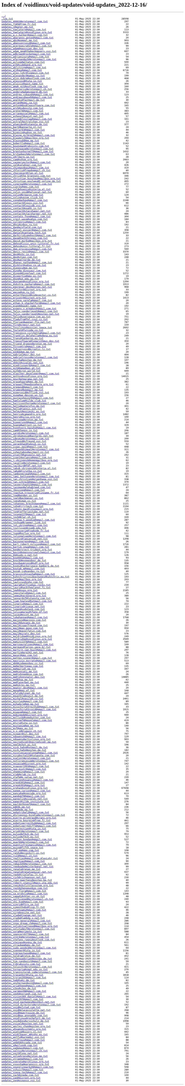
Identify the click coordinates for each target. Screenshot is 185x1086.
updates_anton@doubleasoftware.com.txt (28, 105)
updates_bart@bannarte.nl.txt (21, 127)
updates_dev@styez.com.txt (19, 257)
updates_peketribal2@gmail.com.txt (25, 812)
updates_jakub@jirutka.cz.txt (21, 471)
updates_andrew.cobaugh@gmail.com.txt (27, 94)
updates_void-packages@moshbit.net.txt (28, 1002)
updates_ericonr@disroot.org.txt (23, 297)
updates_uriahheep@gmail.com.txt (23, 985)
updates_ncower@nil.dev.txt (20, 733)
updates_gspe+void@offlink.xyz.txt (25, 392)
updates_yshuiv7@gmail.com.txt (22, 1069)
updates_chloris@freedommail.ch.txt (26, 170)
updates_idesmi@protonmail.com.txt (25, 438)
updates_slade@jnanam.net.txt (21, 915)
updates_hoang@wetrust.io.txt (21, 425)
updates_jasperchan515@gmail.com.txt (26, 484)
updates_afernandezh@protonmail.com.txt (28, 59)
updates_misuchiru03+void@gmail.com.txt (28, 709)
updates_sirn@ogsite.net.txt (20, 912)
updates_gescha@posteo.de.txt (21, 360)
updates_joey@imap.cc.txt (18, 500)
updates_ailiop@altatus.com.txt (23, 62)
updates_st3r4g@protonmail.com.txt (25, 937)
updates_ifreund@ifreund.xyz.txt (23, 441)
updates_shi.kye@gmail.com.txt (22, 901)
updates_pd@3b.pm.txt (15, 807)
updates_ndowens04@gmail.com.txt (23, 736)
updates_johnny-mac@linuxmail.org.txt (27, 509)
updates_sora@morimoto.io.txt (21, 931)
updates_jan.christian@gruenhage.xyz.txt (29, 479)
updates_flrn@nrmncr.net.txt (20, 324)
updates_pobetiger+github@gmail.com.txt (28, 823)
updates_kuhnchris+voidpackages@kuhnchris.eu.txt (35, 576)
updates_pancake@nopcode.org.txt (23, 793)
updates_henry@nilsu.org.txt (20, 417)
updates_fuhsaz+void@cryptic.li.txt (26, 349)
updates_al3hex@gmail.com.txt (21, 70)
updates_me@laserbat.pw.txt (20, 682)
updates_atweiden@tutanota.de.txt (24, 124)
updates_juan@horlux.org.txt (20, 533)
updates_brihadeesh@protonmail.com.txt (28, 154)
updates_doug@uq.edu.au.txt (20, 278)
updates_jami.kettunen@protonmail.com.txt (30, 476)
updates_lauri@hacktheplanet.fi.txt (26, 587)
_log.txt (7, 18)
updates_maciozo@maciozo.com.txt (23, 620)
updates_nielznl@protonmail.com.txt (26, 758)
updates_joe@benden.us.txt (19, 495)
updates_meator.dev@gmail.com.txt (24, 687)
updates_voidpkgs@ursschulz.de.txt (25, 1021)
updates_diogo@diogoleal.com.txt (23, 273)
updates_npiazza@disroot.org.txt (23, 763)
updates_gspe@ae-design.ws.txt (22, 395)
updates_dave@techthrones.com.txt (24, 238)
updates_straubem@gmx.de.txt (20, 945)
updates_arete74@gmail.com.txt (22, 110)
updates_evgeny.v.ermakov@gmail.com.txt (28, 308)
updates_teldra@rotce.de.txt (20, 956)
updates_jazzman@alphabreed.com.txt (26, 487)
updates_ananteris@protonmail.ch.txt (26, 89)
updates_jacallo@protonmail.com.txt (26, 463)
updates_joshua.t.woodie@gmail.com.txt (28, 519)
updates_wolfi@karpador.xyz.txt (23, 1037)
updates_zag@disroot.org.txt (20, 1077)
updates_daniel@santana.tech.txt (23, 232)
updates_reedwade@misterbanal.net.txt (27, 866)
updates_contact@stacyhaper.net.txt (26, 211)
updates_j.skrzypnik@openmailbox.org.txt (29, 460)
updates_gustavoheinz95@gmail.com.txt (27, 398)
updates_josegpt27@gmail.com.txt (23, 514)
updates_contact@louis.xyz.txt (22, 203)
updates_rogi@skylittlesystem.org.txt (27, 885)
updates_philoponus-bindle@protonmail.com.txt (33, 815)
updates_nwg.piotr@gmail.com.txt (23, 769)
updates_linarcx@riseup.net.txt (23, 606)
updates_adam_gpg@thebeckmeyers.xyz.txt (28, 51)
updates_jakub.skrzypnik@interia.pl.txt (28, 468)
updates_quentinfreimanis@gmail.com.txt (28, 844)
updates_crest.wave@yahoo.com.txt (24, 219)
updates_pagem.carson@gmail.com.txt (26, 790)
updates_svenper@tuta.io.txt (20, 950)
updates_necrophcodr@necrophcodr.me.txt (28, 742)
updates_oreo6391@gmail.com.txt (23, 782)
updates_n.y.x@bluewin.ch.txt (21, 731)
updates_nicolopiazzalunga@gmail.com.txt (29, 752)
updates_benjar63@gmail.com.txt (23, 129)
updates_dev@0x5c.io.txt (18, 254)
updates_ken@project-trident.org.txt (26, 549)
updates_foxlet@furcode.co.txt (22, 330)
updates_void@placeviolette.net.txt (26, 1010)
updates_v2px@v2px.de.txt (18, 988)
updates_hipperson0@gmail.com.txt (24, 422)
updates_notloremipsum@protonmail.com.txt (30, 761)
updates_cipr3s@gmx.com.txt (20, 186)
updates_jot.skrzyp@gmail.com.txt (24, 525)
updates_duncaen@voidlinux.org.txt (25, 281)
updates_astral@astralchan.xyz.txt (25, 121)
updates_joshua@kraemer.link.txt (23, 522)
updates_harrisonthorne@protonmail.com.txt (31, 403)
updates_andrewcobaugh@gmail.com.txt (26, 97)
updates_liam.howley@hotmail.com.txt (26, 601)
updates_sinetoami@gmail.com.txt (23, 909)
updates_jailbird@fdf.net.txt (21, 465)
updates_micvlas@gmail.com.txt (22, 701)
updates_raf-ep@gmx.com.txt (20, 850)
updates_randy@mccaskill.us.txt (23, 853)
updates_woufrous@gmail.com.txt (23, 1040)
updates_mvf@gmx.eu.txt (17, 728)
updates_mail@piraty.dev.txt (20, 633)
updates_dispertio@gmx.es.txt (21, 276)
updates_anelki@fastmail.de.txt (23, 100)
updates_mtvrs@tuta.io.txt (19, 723)
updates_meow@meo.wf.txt (18, 690)
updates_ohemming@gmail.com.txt (23, 771)
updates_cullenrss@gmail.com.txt (23, 221)
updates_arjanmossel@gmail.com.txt (25, 113)
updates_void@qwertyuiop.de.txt (23, 1012)
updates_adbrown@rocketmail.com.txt (26, 54)
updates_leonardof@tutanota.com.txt (26, 598)
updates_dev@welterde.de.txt (20, 259)
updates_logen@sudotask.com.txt (23, 609)
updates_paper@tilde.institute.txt (25, 801)
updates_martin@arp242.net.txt (22, 652)
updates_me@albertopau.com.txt (22, 666)
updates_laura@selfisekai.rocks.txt (26, 584)
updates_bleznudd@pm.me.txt (20, 140)
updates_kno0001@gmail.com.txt (22, 557)
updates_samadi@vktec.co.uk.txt (23, 896)
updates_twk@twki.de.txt (18, 980)
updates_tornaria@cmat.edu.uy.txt (24, 969)
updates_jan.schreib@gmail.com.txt (25, 482)
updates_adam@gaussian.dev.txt (22, 48)
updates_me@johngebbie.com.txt (22, 674)
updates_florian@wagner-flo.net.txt (26, 322)
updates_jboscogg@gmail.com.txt (23, 490)
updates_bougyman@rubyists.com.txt (25, 146)
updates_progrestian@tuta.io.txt (23, 828)
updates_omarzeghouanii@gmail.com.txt (27, 779)
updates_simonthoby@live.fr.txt (23, 907)
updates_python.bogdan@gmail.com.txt (26, 839)
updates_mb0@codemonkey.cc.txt (22, 663)
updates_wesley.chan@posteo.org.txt (26, 1026)
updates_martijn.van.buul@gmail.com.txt (28, 649)
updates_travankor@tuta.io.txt (22, 974)
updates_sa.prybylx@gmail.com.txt (24, 893)
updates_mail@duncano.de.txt (20, 622)
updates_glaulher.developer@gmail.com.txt (30, 373)
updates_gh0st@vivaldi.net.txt (22, 362)
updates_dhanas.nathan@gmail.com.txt (26, 262)
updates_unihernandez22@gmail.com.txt (27, 983)
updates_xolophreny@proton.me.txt (24, 1056)
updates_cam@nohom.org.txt (19, 159)
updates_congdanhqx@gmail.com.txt (24, 200)
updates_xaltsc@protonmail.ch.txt (24, 1050)
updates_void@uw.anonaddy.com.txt (24, 1015)
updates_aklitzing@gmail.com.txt (23, 67)
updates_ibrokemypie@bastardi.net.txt (27, 435)
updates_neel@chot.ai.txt (18, 744)
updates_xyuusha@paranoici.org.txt (25, 1064)
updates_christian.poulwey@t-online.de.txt (31, 181)
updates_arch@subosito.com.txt (22, 108)
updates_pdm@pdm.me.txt (17, 809)
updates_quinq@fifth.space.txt (22, 847)
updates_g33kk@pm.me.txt (18, 352)
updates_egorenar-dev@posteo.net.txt (26, 286)
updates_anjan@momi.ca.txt (19, 102)
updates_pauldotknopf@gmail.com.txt (26, 804)
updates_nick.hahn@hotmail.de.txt (24, 747)
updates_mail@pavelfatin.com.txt (23, 630)
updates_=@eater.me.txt (17, 26)
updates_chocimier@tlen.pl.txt (22, 173)
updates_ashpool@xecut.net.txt (22, 116)
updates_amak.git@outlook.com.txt (24, 86)
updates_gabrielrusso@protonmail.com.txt (29, 357)
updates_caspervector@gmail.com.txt (26, 162)
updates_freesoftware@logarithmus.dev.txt (30, 341)
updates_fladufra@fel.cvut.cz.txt (24, 319)
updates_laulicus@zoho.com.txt (22, 582)
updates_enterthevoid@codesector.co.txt (28, 295)
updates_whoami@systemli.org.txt (23, 1029)
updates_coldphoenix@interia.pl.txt (26, 189)
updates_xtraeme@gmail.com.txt (22, 1058)
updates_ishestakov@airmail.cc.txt (25, 452)
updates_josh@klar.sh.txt (18, 517)
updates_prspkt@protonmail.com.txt (25, 831)
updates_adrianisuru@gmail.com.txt (25, 56)
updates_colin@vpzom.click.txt (22, 197)
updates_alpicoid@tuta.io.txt (21, 81)
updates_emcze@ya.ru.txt (18, 292)
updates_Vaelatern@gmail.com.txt (23, 29)
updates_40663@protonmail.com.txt (24, 21)
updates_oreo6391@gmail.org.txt (23, 785)
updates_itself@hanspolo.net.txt (23, 454)
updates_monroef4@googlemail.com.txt (26, 720)
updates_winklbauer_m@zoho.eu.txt (24, 1034)
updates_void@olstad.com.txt (20, 1007)
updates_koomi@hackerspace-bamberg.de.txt (30, 565)
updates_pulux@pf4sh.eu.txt (20, 836)
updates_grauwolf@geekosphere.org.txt (27, 384)
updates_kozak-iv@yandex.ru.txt (23, 571)
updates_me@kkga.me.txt (17, 679)
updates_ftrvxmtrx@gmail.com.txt (23, 346)
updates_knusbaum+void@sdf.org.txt (25, 563)
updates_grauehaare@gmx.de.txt (22, 381)
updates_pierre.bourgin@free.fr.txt (26, 820)
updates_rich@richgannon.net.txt (23, 877)
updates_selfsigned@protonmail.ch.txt (27, 899)
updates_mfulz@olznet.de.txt (20, 693)
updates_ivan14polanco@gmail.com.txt (26, 457)
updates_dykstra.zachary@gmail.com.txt (28, 284)
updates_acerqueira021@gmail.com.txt (26, 45)
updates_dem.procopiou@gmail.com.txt (26, 249)
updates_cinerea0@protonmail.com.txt (26, 184)
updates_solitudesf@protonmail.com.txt (28, 928)
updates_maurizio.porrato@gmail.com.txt (28, 660)
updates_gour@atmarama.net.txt (22, 379)
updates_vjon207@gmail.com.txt (22, 999)
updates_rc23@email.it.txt (19, 855)
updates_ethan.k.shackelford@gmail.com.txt (31, 303)
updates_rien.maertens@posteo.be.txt (26, 880)
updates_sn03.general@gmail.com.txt (26, 920)
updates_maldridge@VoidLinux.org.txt (26, 636)
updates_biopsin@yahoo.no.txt (21, 132)
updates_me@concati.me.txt (19, 671)
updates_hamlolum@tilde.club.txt (23, 400)
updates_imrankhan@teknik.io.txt (23, 444)
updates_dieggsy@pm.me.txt (19, 268)
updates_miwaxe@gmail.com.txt (21, 712)
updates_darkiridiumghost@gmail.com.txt (28, 235)
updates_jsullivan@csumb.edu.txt (23, 528)
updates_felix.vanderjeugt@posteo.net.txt (30, 314)
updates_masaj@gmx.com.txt (19, 655)
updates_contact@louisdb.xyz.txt (23, 205)
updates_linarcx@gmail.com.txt (22, 603)
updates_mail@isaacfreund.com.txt (24, 625)
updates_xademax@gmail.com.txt (22, 1048)
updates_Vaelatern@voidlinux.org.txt (26, 32)
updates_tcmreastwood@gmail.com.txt (26, 953)
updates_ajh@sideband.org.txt (21, 64)
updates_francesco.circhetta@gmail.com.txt (31, 333)
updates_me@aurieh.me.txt (18, 668)
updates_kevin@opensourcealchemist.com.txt (31, 552)
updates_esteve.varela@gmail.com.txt (26, 300)
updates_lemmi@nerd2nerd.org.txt (23, 595)
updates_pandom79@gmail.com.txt (23, 796)
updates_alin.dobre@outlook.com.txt (26, 78)
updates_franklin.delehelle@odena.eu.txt (29, 335)
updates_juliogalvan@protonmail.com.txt (28, 536)
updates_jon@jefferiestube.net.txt (25, 511)
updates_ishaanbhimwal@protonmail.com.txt (30, 449)
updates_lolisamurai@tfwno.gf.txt (24, 612)
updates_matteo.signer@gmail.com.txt (26, 658)
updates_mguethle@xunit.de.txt (22, 696)
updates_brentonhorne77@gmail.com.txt (27, 151)
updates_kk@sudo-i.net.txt (19, 555)
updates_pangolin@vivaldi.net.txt (24, 798)
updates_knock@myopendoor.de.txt (23, 560)
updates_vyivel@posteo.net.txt (22, 1023)
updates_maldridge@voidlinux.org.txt (26, 639)
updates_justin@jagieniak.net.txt (24, 538)
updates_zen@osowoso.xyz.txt (20, 1080)
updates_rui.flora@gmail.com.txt (23, 891)
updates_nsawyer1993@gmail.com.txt (25, 766)
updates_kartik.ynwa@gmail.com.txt (25, 547)
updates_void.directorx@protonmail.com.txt (31, 1004)
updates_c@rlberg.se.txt (18, 156)
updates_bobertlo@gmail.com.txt (23, 143)
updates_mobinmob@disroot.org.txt (24, 714)
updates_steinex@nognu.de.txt (21, 942)
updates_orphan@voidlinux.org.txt (24, 788)
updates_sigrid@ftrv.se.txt (20, 904)
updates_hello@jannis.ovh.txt (21, 408)
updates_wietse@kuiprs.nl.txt (21, 1031)
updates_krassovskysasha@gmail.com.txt (28, 574)
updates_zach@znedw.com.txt (20, 1075)
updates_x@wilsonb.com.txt (19, 1045)
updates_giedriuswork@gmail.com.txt (26, 365)
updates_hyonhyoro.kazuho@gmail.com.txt (28, 427)
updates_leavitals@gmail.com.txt (23, 593)
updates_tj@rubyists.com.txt (20, 964)
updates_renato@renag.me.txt (20, 869)
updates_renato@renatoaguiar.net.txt (26, 872)
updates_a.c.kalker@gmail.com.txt (24, 35)
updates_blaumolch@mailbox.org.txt (25, 138)
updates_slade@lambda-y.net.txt (23, 918)
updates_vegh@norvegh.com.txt (21, 993)
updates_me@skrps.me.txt (18, 685)
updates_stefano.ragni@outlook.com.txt (28, 939)
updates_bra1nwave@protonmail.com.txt (27, 148)
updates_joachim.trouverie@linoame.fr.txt (30, 492)
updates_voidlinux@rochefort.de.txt (26, 1018)
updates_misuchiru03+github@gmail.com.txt (30, 706)
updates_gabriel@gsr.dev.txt (20, 354)
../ (3, 16)
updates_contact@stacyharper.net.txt (26, 213)
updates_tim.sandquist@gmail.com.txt (26, 961)
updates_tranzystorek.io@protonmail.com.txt (31, 972)
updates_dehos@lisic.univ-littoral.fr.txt (30, 243)
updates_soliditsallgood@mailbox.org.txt (29, 926)
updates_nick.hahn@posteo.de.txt (23, 750)
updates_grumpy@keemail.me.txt (22, 389)
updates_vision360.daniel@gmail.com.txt (28, 996)
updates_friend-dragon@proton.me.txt (26, 343)
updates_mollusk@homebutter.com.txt (26, 717)
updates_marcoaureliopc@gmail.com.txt (27, 644)
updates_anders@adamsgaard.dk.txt (24, 91)
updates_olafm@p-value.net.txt (22, 777)
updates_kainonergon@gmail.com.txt (25, 541)
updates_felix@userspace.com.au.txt (26, 316)
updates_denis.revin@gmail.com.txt (25, 251)
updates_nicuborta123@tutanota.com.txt (28, 755)
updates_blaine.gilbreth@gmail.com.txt (28, 135)
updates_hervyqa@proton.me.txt (22, 419)
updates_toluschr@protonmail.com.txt (26, 966)
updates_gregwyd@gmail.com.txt (22, 387)
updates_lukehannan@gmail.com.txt (24, 617)
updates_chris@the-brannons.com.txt (26, 175)
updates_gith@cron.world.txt (20, 370)
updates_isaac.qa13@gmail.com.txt (24, 446)
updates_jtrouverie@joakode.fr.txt (25, 530)
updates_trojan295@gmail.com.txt (23, 977)
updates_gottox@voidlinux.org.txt (24, 376)
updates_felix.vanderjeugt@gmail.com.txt (29, 311)
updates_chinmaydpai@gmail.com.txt (25, 167)
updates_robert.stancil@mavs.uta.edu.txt (29, 882)
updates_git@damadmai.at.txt (20, 368)
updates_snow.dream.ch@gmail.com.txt (26, 923)
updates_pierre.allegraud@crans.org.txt (28, 817)
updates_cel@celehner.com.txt (21, 165)
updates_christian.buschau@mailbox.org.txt (31, 178)
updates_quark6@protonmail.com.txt (25, 842)
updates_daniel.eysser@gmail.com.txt (26, 230)
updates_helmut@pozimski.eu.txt (23, 411)
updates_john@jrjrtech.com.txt (22, 506)
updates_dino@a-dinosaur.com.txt (23, 270)
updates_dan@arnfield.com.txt (21, 227)
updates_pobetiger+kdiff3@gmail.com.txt (28, 826)
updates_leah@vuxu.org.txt (19, 590)
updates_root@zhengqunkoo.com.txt (24, 888)
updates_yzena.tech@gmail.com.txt (24, 1072)
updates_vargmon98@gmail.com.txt (23, 991)
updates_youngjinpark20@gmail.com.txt (27, 1067)
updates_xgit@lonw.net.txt (19, 1053)
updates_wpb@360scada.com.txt (21, 1042)
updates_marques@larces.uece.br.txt (26, 647)
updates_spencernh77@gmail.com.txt (25, 934)
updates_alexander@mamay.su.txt (23, 75)
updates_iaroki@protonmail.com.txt (25, 433)
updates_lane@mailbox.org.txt (21, 579)
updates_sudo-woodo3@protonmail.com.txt (28, 947)
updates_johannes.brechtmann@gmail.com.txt (31, 503)
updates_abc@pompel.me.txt (19, 40)
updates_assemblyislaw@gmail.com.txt (26, 119)
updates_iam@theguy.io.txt (19, 430)
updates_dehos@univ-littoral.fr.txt (26, 246)
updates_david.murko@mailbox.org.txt (26, 240)
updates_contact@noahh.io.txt (21, 208)
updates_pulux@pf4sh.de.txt (20, 834)
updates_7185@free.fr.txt (18, 24)
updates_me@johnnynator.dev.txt (23, 677)
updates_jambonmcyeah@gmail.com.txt (26, 473)
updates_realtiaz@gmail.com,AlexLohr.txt (29, 858)
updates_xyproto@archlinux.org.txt (25, 1061)
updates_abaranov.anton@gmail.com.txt (27, 37)
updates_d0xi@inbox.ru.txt (19, 224)
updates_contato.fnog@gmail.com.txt (26, 216)
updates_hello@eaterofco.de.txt (23, 406)
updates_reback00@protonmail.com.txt (26, 863)
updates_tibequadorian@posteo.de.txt (26, 958)
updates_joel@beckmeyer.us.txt (22, 498)
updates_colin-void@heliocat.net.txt (26, 192)
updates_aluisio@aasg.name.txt (22, 83)
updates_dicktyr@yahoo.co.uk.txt (23, 265)
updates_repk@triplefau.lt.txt (22, 874)
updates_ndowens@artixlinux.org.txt (26, 739)
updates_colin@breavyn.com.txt (22, 194)
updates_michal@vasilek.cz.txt (22, 698)
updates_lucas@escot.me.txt (20, 614)
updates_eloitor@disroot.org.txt (23, 289)
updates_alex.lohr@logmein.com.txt (25, 73)
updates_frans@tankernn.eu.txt (22, 338)
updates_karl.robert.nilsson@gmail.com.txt (31, 544)
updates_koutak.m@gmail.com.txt (23, 568)
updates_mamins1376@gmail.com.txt (24, 641)
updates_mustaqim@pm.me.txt (20, 725)
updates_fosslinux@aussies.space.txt (26, 327)
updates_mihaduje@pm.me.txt (20, 704)
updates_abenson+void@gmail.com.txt (26, 43)
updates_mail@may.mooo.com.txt (22, 628)
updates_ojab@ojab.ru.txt (18, 774)
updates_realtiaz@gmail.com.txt (23, 861)
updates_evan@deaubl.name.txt (21, 305)
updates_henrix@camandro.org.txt (23, 414)
